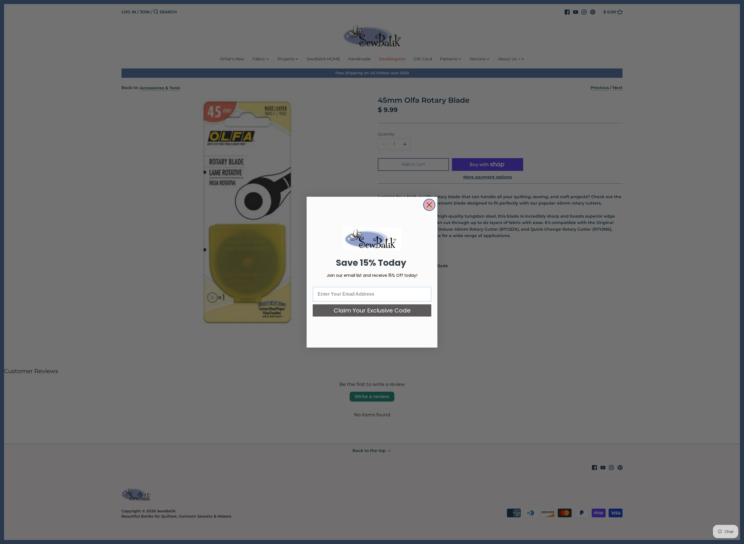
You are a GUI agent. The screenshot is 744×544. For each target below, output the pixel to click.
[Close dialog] (429, 205)
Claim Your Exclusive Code (372, 310)
